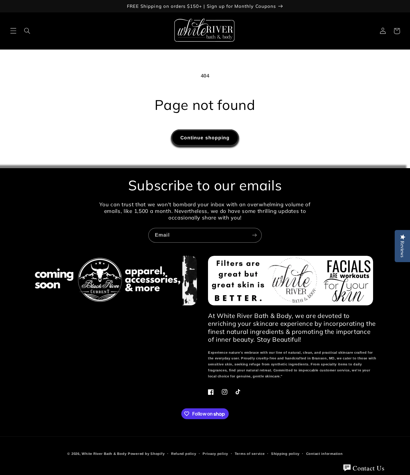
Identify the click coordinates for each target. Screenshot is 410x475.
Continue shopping (205, 137)
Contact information (324, 453)
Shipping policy (285, 453)
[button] (13, 31)
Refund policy (183, 453)
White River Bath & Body (104, 453)
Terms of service (250, 453)
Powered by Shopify (146, 453)
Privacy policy (215, 453)
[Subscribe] (254, 235)
